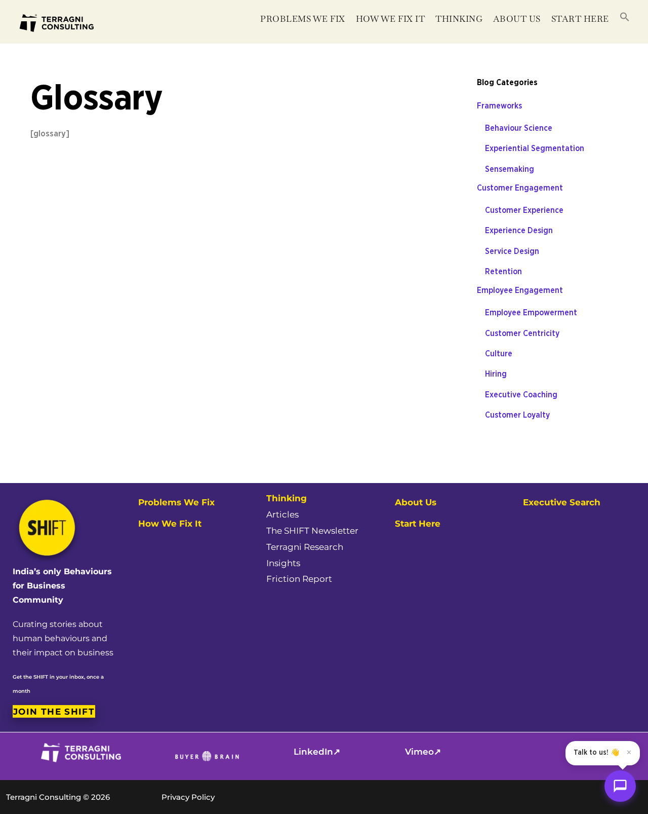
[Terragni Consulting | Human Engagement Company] (56, 41)
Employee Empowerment (531, 313)
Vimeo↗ (423, 752)
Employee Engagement (520, 290)
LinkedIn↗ (317, 752)
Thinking (458, 18)
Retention (503, 272)
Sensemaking (509, 169)
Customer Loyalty (517, 415)
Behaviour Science (518, 128)
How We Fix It (390, 18)
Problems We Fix (302, 18)
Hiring (496, 374)
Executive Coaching (521, 395)
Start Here (580, 18)
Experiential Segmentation (534, 148)
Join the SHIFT (54, 711)
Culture (498, 354)
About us (517, 18)
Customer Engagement (520, 188)
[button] (624, 18)
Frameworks (499, 106)
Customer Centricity (522, 333)
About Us (415, 502)
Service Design (512, 251)
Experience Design (519, 231)
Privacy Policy (188, 797)
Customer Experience (524, 210)
